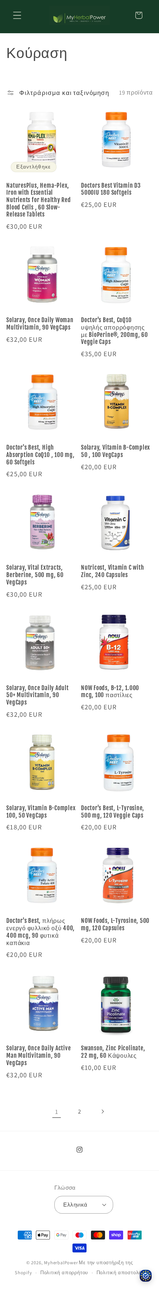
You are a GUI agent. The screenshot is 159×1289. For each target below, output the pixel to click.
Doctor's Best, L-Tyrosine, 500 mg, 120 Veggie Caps (112, 812)
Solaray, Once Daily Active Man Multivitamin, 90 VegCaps (38, 1055)
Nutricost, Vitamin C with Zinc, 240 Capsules (112, 571)
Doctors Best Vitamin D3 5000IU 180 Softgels (111, 189)
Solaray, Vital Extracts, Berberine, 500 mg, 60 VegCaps (34, 575)
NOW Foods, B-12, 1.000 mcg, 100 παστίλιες (110, 692)
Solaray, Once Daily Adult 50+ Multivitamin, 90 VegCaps (37, 695)
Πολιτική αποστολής (121, 1272)
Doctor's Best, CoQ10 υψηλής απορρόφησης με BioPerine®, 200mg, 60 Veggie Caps (114, 331)
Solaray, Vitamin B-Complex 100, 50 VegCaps (40, 812)
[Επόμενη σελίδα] (102, 1111)
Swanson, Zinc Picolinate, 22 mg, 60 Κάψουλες (113, 1052)
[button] (17, 15)
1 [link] (56, 1111)
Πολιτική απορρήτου (64, 1272)
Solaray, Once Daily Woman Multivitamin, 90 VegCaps (40, 324)
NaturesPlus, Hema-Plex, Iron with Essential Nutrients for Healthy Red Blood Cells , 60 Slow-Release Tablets (38, 200)
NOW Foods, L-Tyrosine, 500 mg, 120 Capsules (115, 924)
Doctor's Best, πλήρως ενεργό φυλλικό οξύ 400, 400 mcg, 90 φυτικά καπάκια (40, 931)
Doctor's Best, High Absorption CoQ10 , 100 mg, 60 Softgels (40, 455)
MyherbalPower (61, 1262)
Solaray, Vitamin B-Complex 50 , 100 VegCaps (115, 451)
